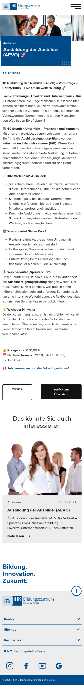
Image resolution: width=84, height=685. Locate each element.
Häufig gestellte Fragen (25, 651)
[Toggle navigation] (76, 6)
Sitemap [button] (10, 629)
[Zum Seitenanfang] (76, 591)
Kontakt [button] (9, 619)
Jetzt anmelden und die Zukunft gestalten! (38, 368)
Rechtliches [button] (12, 640)
